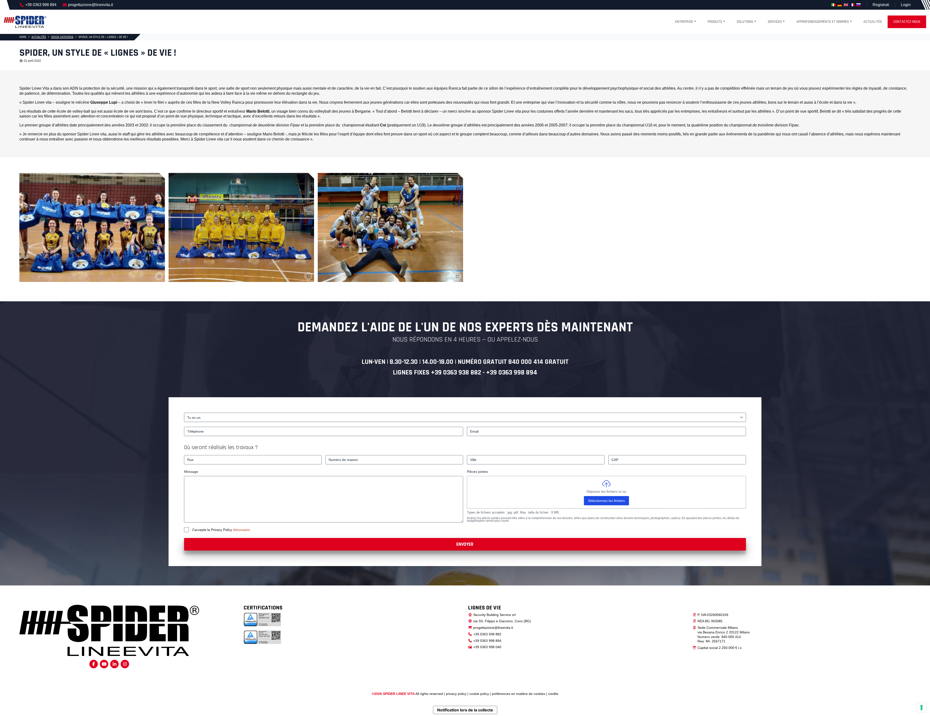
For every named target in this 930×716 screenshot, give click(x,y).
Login (906, 5)
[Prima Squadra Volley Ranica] (241, 227)
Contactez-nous (906, 21)
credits (553, 694)
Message (191, 472)
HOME (22, 37)
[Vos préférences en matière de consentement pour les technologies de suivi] (921, 707)
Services (775, 21)
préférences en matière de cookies (518, 694)
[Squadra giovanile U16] (92, 227)
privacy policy (456, 694)
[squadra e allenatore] (390, 227)
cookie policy (479, 694)
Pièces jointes (477, 472)
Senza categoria (62, 37)
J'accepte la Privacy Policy (212, 530)
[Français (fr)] (852, 5)
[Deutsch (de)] (839, 5)
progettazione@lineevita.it (90, 5)
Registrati (881, 5)
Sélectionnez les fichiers (606, 501)
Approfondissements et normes (822, 21)
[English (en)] (846, 5)
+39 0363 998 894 (40, 5)
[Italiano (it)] (833, 5)
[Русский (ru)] (858, 5)
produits (715, 21)
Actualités (872, 21)
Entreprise (684, 21)
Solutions (745, 21)
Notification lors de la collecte (465, 710)
